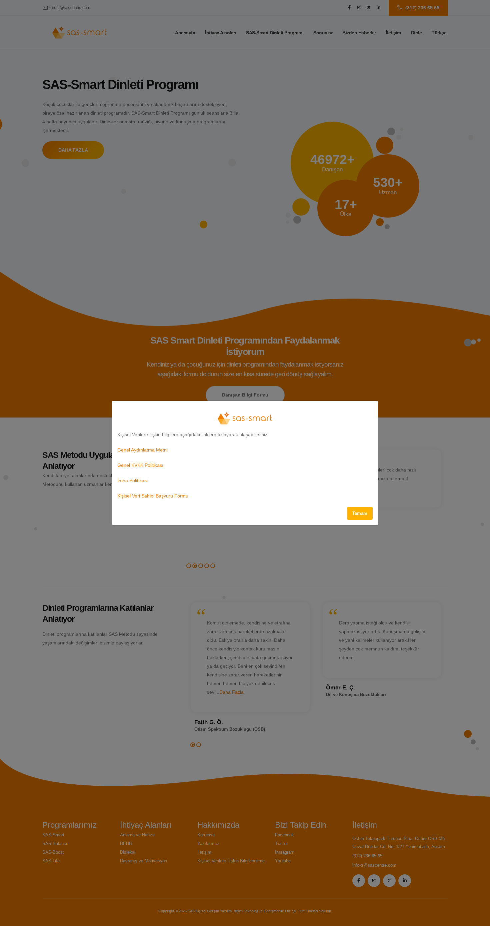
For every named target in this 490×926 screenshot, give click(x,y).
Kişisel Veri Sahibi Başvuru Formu (152, 495)
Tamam (359, 513)
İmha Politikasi (132, 480)
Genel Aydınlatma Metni (142, 450)
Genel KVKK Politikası (140, 465)
